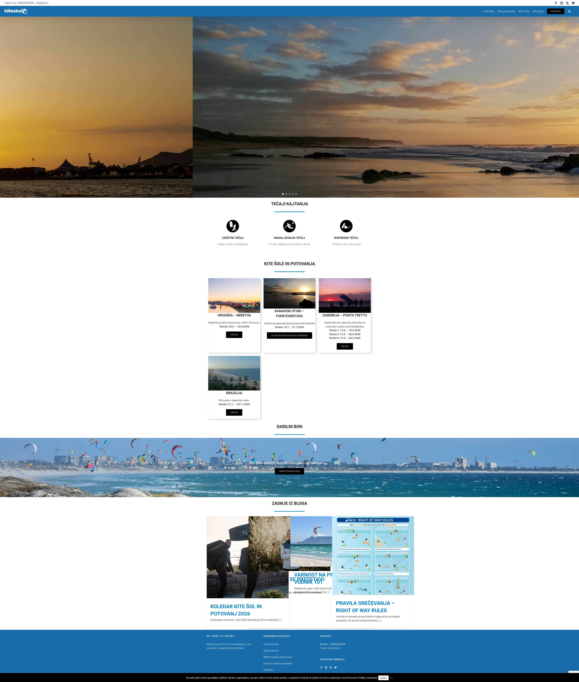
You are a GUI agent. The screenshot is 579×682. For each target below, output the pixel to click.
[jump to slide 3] (289, 194)
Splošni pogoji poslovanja (277, 656)
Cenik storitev (271, 644)
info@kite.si (42, 3)
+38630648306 (337, 644)
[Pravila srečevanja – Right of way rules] (373, 574)
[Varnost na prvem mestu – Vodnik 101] (331, 541)
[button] (569, 11)
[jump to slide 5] (296, 194)
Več (391, 677)
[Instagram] (326, 667)
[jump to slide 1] (283, 194)
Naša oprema (271, 650)
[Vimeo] (335, 667)
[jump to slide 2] (286, 194)
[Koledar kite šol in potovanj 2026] (248, 557)
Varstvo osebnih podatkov (278, 663)
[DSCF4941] (345, 279)
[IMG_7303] (234, 279)
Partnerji (268, 669)
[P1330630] (234, 357)
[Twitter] (330, 667)
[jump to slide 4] (293, 194)
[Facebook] (321, 667)
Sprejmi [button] (383, 678)
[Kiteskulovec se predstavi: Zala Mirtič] (289, 543)
